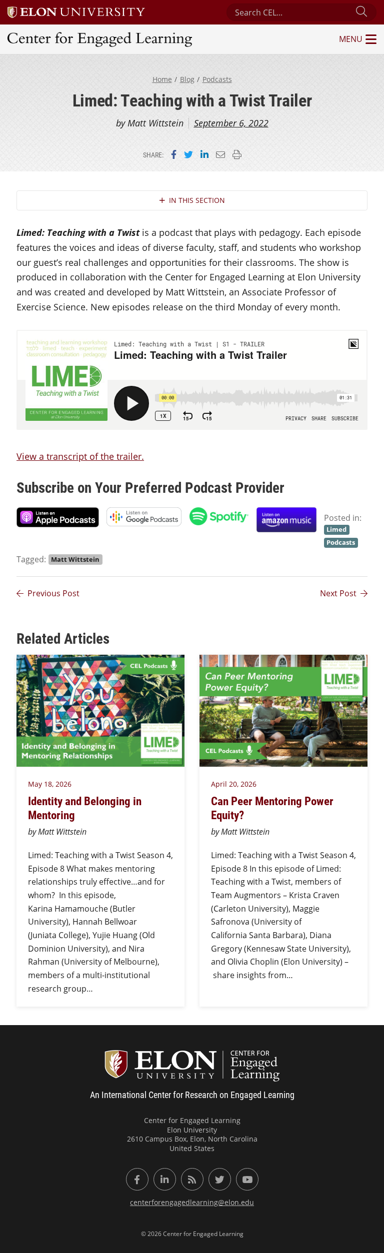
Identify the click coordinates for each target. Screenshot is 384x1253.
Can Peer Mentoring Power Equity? (272, 807)
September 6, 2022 (231, 123)
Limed (336, 529)
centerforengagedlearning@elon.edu (192, 1202)
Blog (187, 79)
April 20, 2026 (233, 784)
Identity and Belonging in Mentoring (85, 807)
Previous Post (54, 593)
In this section (197, 200)
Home (162, 79)
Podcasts (217, 79)
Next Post (338, 593)
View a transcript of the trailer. (80, 456)
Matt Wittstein (75, 559)
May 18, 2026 (50, 784)
